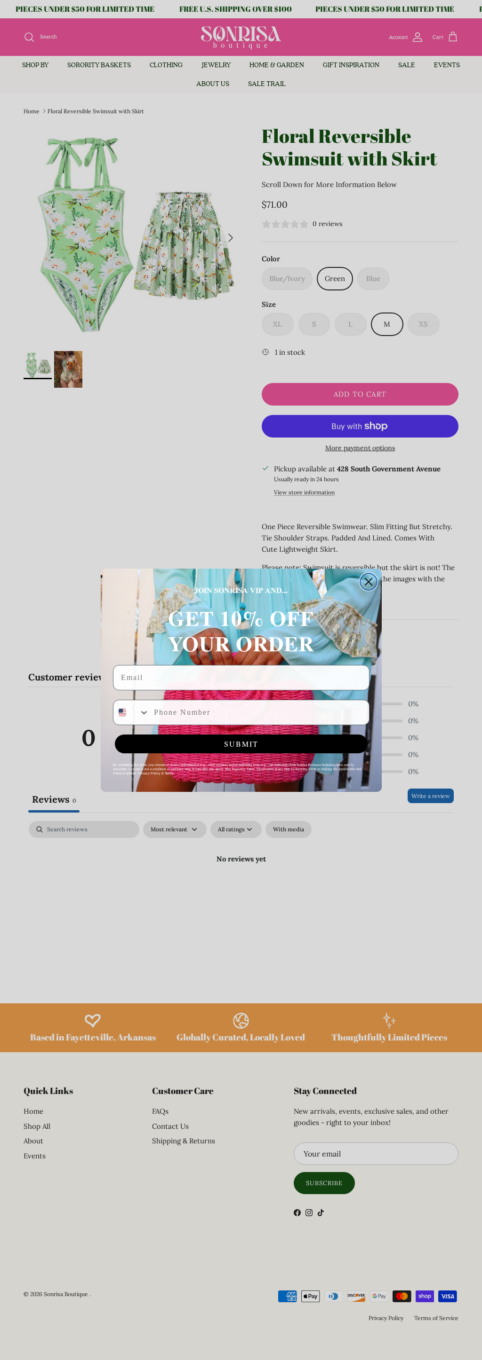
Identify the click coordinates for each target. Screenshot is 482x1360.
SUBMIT (241, 744)
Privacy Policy (149, 773)
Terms (169, 773)
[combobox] (131, 712)
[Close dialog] (368, 581)
